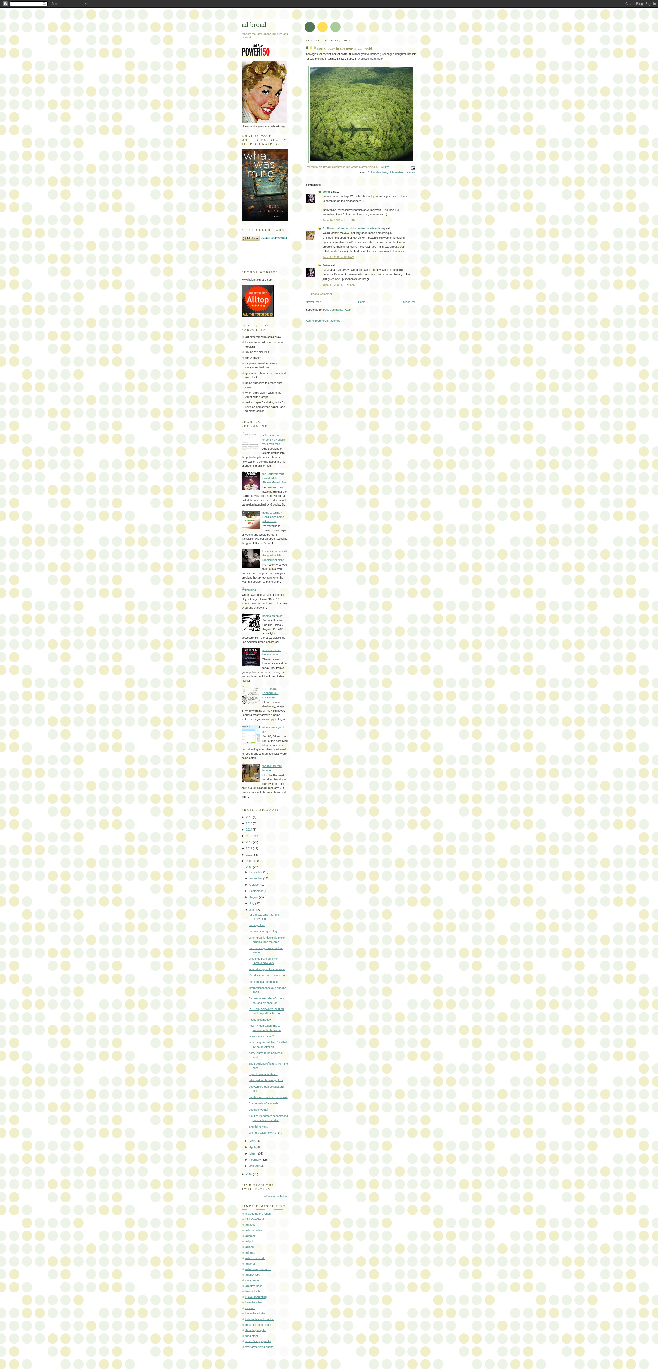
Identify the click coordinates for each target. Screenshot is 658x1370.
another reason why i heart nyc (268, 1097)
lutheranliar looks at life (259, 1319)
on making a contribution (264, 981)
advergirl (250, 1263)
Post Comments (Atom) (337, 309)
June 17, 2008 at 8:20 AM (338, 257)
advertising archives (258, 1269)
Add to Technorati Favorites (323, 320)
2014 (249, 829)
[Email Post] (412, 167)
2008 (249, 867)
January (254, 1165)
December (256, 872)
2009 (249, 860)
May (252, 1140)
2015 (249, 823)
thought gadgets (255, 1330)
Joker (326, 191)
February (255, 1159)
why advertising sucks (259, 1346)
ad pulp (249, 1241)
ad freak (250, 1235)
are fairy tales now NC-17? (265, 1132)
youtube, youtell (258, 1109)
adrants (250, 1252)
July (252, 903)
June (252, 909)
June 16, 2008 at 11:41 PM (339, 220)
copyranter (252, 1280)
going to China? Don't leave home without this (273, 517)
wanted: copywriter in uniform (267, 969)
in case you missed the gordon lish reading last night (274, 555)
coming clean (257, 925)
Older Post (409, 301)
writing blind (249, 589)
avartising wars (258, 1126)
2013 (249, 835)
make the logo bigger (258, 1324)
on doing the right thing (263, 931)
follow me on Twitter (275, 1196)
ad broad (254, 24)
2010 (249, 854)
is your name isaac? (261, 1036)
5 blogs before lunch (258, 1213)
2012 (249, 842)
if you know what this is (263, 1074)
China (371, 172)
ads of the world (255, 1258)
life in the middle (255, 1313)
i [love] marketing (256, 1297)
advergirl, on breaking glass (266, 1080)
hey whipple (252, 1291)
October (254, 884)
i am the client (253, 1302)
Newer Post (313, 301)
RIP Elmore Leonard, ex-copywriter (270, 693)
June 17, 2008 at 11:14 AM (339, 284)
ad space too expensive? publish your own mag (274, 439)
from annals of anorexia (263, 1103)
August (254, 897)
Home (361, 301)
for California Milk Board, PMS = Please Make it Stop (274, 478)
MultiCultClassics (256, 1219)
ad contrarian (253, 1230)
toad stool (251, 1335)
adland (249, 1246)
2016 (249, 817)
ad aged (250, 1224)
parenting (410, 172)
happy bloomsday (260, 1019)
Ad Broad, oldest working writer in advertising (354, 228)
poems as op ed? (273, 615)
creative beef (253, 1285)
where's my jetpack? (258, 1341)
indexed (250, 1308)
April (252, 1147)
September (256, 891)
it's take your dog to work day (267, 975)
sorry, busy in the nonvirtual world (344, 48)
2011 (249, 848)
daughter (381, 172)
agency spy (252, 1274)
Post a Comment (321, 293)
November (256, 878)
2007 (249, 1174)
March (253, 1153)
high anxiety (396, 172)
